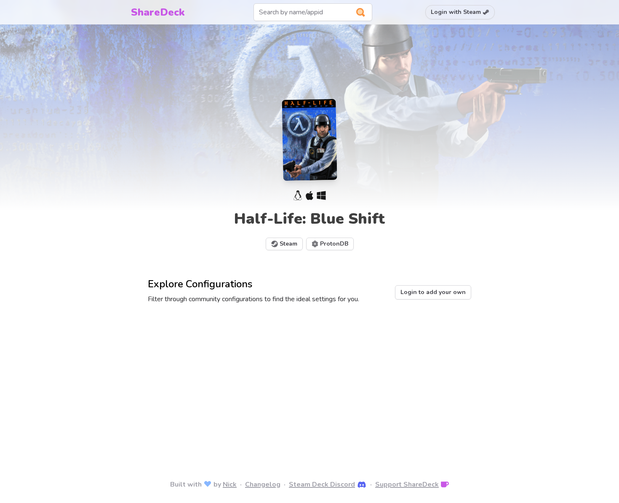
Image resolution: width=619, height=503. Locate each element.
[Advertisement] (309, 380)
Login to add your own (433, 292)
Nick (230, 484)
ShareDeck (158, 12)
